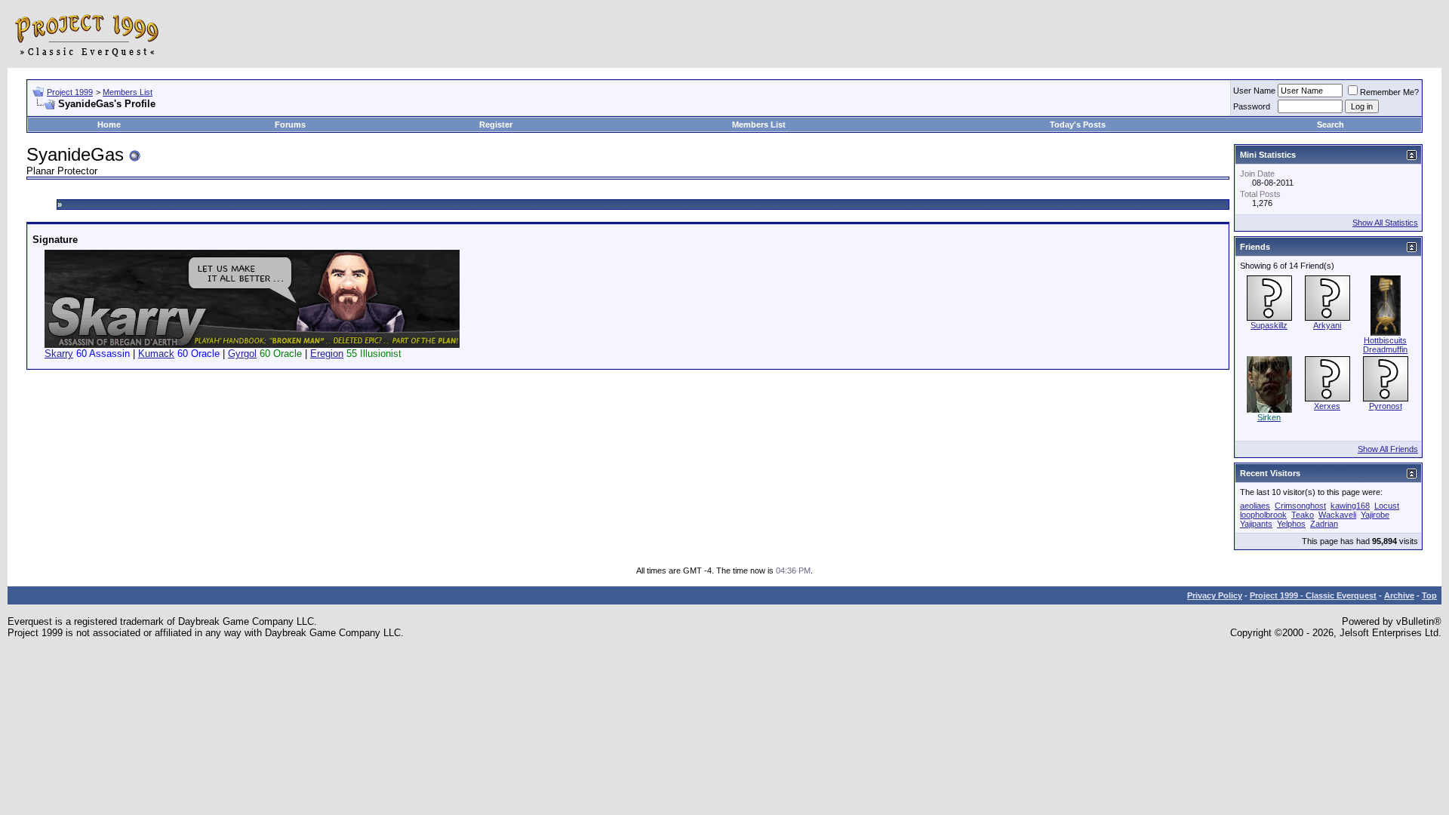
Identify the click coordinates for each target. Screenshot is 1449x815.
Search (1330, 124)
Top (1429, 595)
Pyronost (1385, 406)
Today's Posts (1078, 124)
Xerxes (1327, 406)
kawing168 (1350, 505)
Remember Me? (1389, 92)
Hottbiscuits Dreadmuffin (1385, 345)
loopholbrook (1263, 514)
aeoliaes (1255, 505)
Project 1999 (70, 92)
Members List (127, 92)
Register (495, 124)
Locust (1386, 505)
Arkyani (1327, 325)
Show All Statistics (1385, 222)
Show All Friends (1388, 449)
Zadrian (1324, 523)
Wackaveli (1337, 514)
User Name (1254, 90)
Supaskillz (1269, 325)
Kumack (156, 353)
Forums (290, 124)
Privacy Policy (1214, 595)
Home (109, 124)
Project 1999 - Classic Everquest (1313, 595)
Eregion (326, 353)
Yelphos (1291, 523)
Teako (1302, 514)
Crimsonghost (1300, 505)
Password (1251, 106)
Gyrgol (242, 353)
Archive (1399, 595)
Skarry (59, 353)
